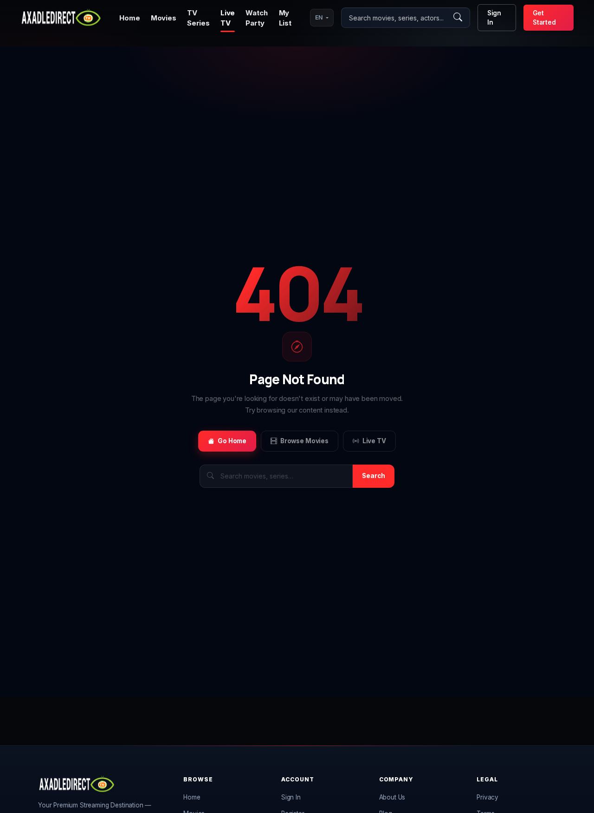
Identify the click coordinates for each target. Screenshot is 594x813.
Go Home (232, 441)
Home (129, 17)
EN (319, 17)
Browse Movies (304, 441)
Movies (163, 17)
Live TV (374, 441)
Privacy (487, 797)
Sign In (494, 17)
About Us (392, 797)
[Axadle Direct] (61, 17)
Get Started (544, 17)
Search (373, 475)
